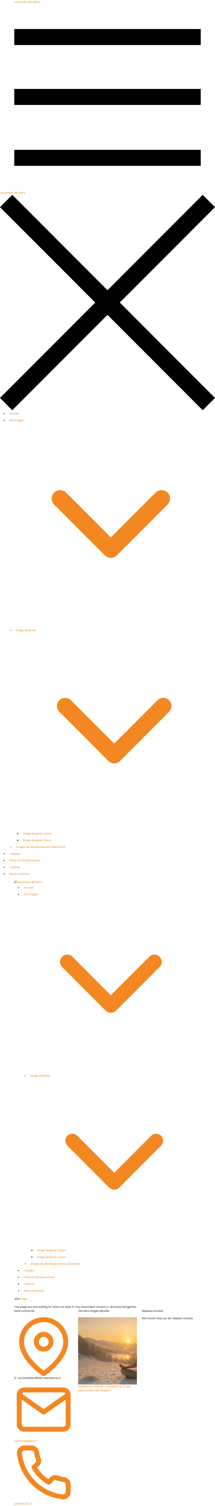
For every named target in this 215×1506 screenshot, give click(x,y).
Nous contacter (19, 874)
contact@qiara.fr (25, 1441)
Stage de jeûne (26, 630)
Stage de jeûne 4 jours (37, 833)
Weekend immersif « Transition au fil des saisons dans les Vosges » (104, 1388)
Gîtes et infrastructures (24, 860)
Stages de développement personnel (41, 847)
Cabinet (14, 867)
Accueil (14, 413)
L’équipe (14, 854)
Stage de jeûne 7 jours (37, 840)
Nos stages (16, 420)
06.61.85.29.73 (23, 1504)
